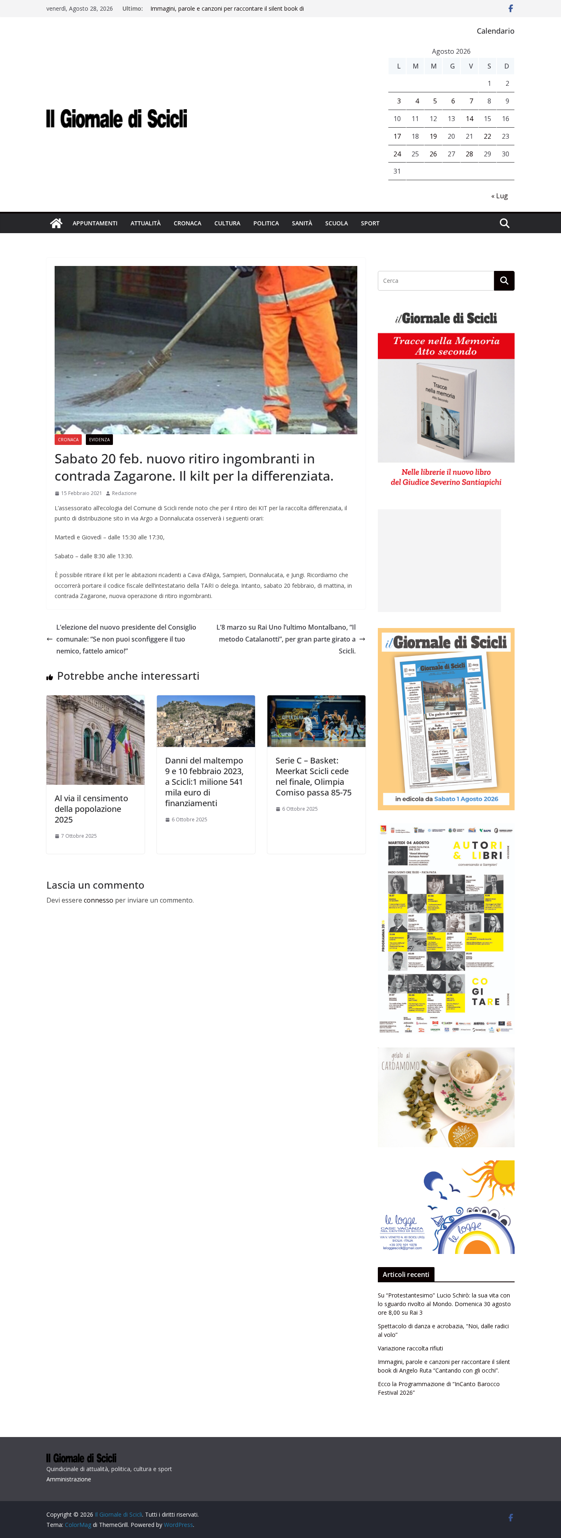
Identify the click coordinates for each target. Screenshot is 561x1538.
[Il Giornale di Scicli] (56, 223)
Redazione (124, 493)
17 (397, 136)
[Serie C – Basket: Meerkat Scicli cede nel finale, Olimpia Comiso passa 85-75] (316, 701)
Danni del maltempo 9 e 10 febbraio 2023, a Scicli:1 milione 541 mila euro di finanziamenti (204, 782)
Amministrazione (68, 1479)
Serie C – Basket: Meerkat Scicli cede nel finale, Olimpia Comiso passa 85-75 (314, 776)
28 (469, 153)
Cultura (227, 223)
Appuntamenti (95, 223)
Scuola (336, 223)
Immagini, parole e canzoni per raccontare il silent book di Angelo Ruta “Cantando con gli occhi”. (227, 13)
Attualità (146, 223)
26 (433, 153)
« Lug (499, 195)
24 (397, 153)
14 (469, 118)
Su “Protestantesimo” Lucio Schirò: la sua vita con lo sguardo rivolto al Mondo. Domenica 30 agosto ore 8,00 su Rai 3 (444, 1303)
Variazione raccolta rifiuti (410, 1348)
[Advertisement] (439, 560)
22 (487, 136)
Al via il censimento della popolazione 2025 (91, 809)
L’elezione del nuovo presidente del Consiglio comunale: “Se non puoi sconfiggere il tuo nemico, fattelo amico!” (126, 639)
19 (433, 136)
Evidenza (99, 439)
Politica (266, 223)
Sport (370, 223)
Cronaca (187, 223)
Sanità (302, 223)
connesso (98, 900)
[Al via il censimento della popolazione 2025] (95, 701)
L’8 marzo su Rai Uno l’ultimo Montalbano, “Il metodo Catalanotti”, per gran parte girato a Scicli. (286, 639)
